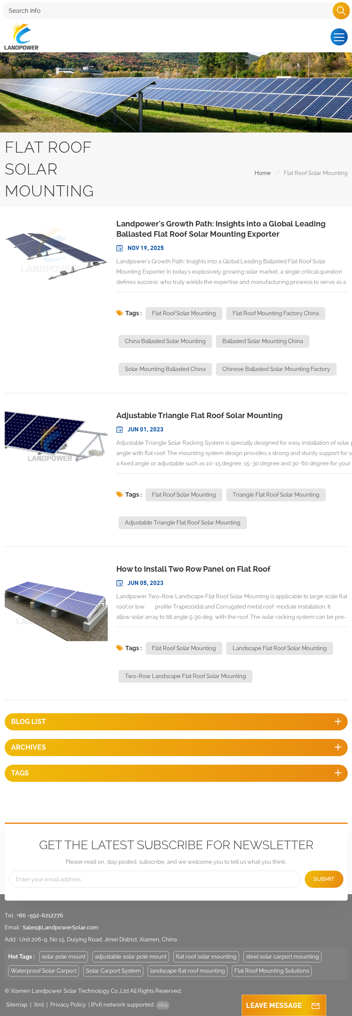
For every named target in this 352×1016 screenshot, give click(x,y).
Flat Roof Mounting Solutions (271, 971)
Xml (39, 1004)
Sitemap (16, 1004)
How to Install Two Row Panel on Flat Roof (193, 568)
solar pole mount (63, 956)
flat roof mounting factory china (276, 313)
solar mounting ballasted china (165, 369)
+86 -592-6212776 (40, 915)
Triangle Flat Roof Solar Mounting (276, 494)
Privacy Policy (68, 1004)
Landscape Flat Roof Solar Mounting (280, 648)
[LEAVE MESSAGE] (315, 1005)
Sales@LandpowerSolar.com (60, 927)
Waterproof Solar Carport (43, 971)
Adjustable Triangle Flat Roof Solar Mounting (182, 522)
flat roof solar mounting (184, 313)
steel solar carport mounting (282, 956)
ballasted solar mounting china (262, 341)
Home (263, 173)
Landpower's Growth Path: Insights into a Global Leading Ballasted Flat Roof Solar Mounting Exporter (220, 228)
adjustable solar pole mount (131, 956)
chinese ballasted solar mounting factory (276, 369)
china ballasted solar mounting (165, 341)
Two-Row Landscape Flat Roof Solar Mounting (185, 676)
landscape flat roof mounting (187, 971)
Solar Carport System (113, 971)
